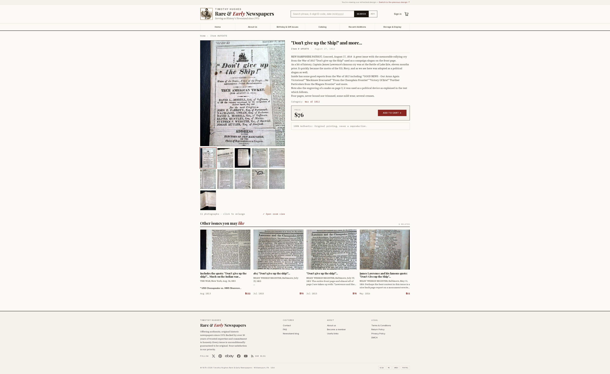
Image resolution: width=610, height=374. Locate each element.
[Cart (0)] (406, 14)
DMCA (374, 337)
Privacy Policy (378, 333)
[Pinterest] (220, 356)
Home (218, 27)
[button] (242, 93)
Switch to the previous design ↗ (394, 2)
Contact (287, 325)
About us (331, 325)
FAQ (285, 329)
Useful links (333, 333)
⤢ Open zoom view (274, 214)
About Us (252, 27)
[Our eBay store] (229, 356)
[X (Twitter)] (213, 356)
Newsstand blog (291, 333)
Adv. (373, 14)
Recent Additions (357, 27)
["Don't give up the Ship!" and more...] (208, 158)
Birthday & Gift (287, 27)
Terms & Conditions (381, 325)
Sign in (398, 14)
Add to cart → (392, 113)
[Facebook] (239, 356)
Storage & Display (392, 27)
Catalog (323, 27)
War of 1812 (312, 101)
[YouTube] (246, 356)
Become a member (336, 329)
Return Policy (377, 329)
